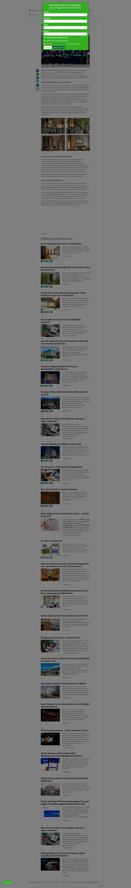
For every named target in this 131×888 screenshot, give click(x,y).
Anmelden (48, 47)
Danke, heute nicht (58, 47)
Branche (46, 31)
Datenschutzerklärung (59, 44)
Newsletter (8, 883)
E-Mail (46, 25)
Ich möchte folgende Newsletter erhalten (56, 37)
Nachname (47, 18)
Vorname (46, 12)
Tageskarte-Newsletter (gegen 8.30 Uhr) (56, 41)
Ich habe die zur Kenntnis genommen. (62, 44)
